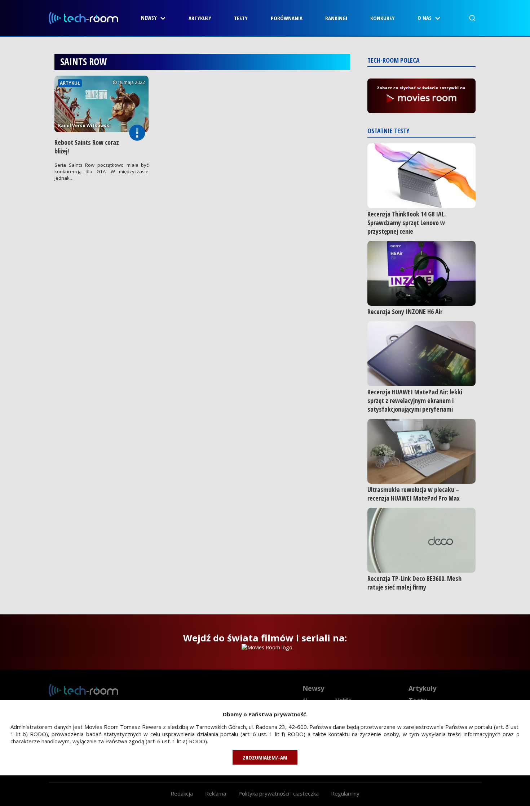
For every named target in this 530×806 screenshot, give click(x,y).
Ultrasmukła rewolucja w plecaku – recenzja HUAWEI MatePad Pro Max (413, 493)
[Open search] (472, 18)
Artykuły (200, 18)
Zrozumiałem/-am (265, 757)
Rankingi (336, 18)
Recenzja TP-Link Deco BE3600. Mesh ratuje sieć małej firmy (414, 582)
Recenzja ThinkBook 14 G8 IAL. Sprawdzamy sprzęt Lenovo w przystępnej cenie (406, 223)
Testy (241, 18)
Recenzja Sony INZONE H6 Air (404, 311)
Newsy (149, 17)
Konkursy (382, 18)
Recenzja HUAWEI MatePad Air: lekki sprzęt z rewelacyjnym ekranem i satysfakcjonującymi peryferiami (414, 400)
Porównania (286, 18)
